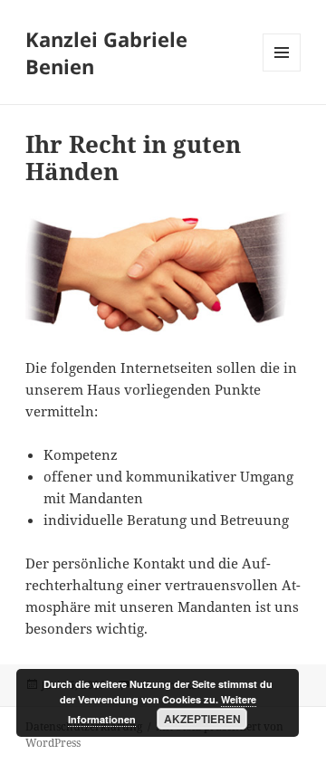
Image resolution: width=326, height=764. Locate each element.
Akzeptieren (202, 719)
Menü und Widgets (282, 71)
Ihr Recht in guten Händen (133, 157)
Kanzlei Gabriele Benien (106, 52)
